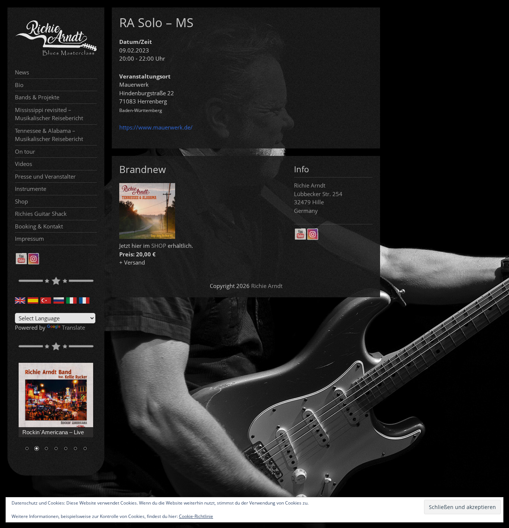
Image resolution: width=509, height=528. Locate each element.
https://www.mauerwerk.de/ (156, 127)
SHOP (158, 245)
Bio (19, 85)
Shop (21, 201)
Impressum (29, 238)
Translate (73, 327)
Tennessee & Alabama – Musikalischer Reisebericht (49, 135)
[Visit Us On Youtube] (21, 262)
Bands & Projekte (37, 97)
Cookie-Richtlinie (196, 516)
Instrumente (30, 188)
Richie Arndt (266, 285)
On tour (25, 151)
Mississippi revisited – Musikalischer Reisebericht (49, 114)
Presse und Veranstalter (45, 176)
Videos (23, 163)
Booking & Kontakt (39, 226)
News (22, 72)
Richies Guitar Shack (41, 213)
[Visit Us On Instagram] (33, 262)
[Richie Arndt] (56, 54)
